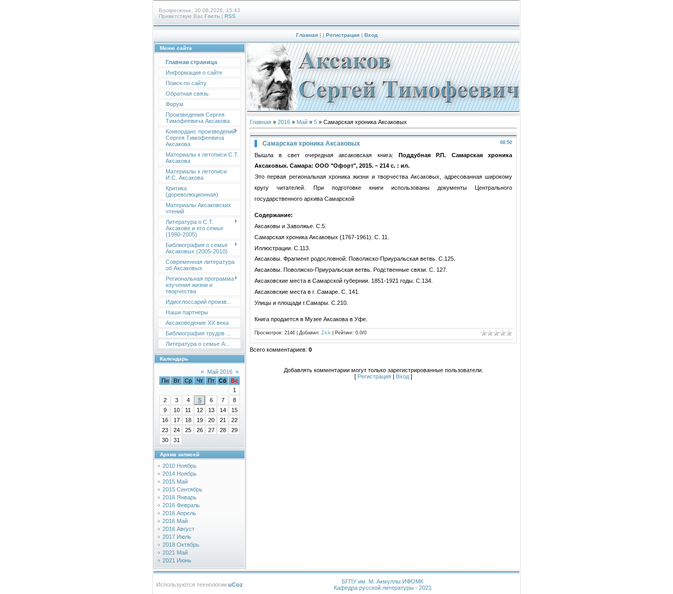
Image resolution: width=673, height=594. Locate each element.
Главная (307, 35)
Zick (326, 332)
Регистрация (343, 35)
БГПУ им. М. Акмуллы (371, 581)
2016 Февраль (181, 505)
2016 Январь (179, 497)
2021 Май (175, 552)
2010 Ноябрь (179, 466)
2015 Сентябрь (182, 489)
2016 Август (178, 529)
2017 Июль (176, 537)
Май (302, 122)
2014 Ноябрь (179, 473)
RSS (230, 16)
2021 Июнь (176, 560)
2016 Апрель (179, 513)
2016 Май (175, 521)
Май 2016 (219, 371)
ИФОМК (412, 581)
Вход (371, 35)
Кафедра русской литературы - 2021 (383, 588)
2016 (284, 122)
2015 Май (175, 481)
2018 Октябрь (180, 544)
